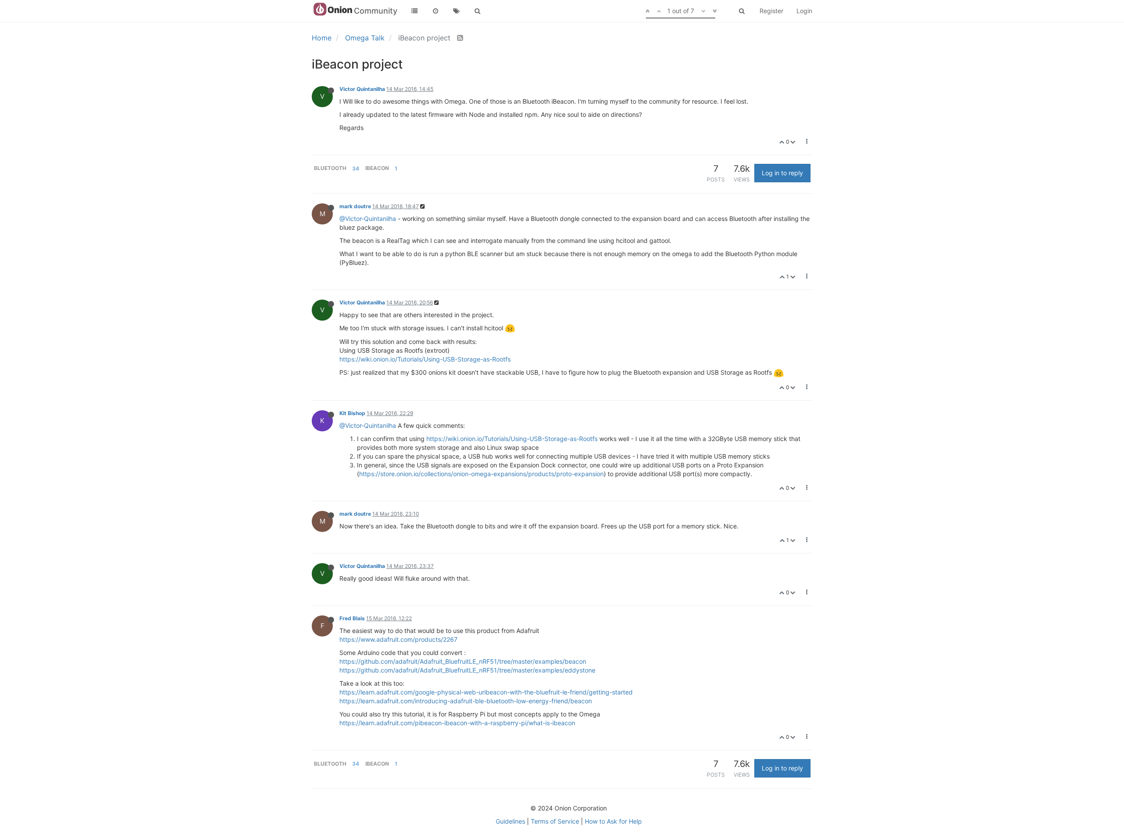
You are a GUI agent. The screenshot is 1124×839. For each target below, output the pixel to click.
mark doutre (355, 206)
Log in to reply (782, 173)
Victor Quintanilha (362, 89)
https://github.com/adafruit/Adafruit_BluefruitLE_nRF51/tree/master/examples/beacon (462, 661)
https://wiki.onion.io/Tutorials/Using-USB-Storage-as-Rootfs (425, 359)
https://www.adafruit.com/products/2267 (398, 639)
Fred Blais (352, 618)
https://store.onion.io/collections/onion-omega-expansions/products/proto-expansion (481, 473)
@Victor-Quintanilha (367, 218)
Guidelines (510, 821)
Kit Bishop (352, 413)
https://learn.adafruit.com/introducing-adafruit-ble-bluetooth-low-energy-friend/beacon (465, 701)
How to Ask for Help (613, 821)
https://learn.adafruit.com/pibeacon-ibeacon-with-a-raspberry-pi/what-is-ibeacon (457, 723)
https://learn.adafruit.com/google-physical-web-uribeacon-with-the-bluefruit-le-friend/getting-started (486, 692)
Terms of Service (555, 821)
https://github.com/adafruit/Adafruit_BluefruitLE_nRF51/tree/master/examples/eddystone (467, 670)
